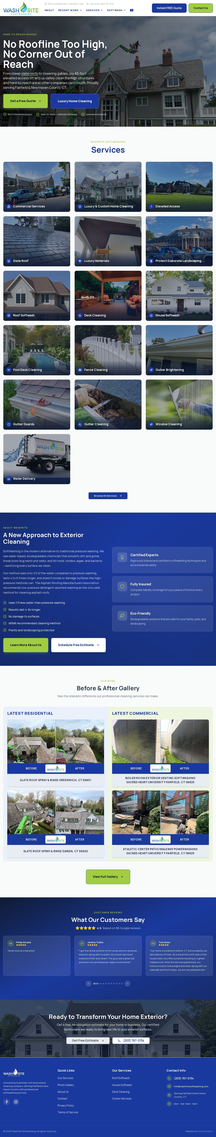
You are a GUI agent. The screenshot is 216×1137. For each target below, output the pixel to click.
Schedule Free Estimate (76, 645)
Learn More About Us (26, 645)
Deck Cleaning (121, 1092)
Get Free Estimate (85, 1040)
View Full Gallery (105, 877)
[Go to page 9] (119, 984)
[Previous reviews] (88, 983)
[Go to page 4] (106, 984)
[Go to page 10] (122, 984)
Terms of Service (68, 1112)
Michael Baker (205, 1131)
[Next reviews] (127, 983)
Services (93, 10)
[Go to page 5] (108, 984)
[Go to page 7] (114, 984)
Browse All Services (105, 495)
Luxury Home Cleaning (75, 101)
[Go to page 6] (111, 984)
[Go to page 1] (94, 984)
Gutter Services (122, 1098)
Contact (62, 1098)
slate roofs (29, 73)
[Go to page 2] (98, 984)
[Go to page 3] (103, 984)
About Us (63, 1092)
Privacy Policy (66, 1105)
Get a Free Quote (23, 101)
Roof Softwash (121, 1078)
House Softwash (122, 1085)
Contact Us (200, 8)
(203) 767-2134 (133, 1040)
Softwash (115, 10)
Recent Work (68, 10)
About (49, 10)
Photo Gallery (66, 1085)
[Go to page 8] (116, 984)
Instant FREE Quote (169, 8)
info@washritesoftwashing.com (191, 1086)
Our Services (65, 1078)
